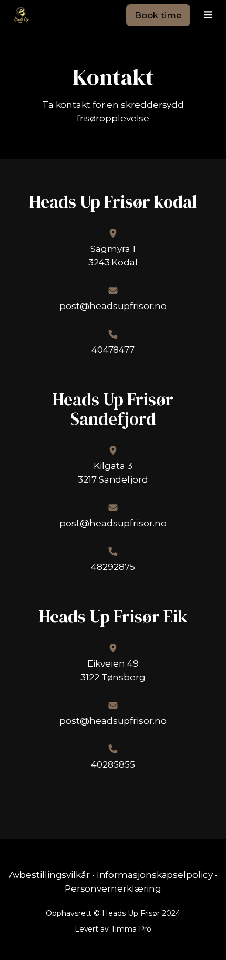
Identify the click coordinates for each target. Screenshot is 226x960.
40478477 (113, 349)
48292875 (113, 566)
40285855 (113, 764)
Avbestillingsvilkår (49, 875)
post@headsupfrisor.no (112, 306)
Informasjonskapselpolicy (155, 875)
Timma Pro (131, 929)
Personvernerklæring (113, 888)
